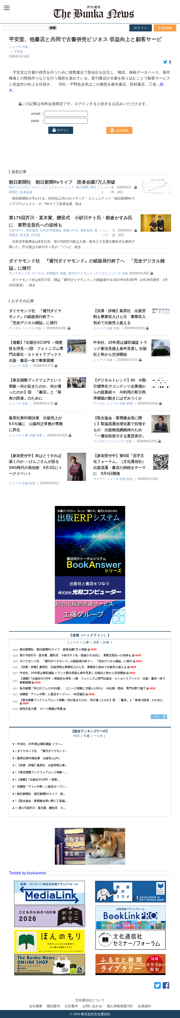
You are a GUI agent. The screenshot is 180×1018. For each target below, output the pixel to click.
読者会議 (26, 192)
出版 (25, 47)
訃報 (106, 642)
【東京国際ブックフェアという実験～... (42, 772)
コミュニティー (52, 187)
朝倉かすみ (71, 230)
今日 (76, 736)
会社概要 (35, 1006)
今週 (86, 736)
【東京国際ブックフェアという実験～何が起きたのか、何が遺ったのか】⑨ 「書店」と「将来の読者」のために (91, 700)
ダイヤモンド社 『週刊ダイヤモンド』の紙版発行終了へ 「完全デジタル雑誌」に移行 (35, 317)
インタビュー (102, 441)
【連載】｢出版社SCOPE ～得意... (38, 779)
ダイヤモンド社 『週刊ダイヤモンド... (42, 751)
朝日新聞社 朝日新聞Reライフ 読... (41, 794)
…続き (77, 204)
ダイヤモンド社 (19, 273)
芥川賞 (35, 235)
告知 (32, 483)
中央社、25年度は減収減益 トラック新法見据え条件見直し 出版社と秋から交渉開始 (120, 348)
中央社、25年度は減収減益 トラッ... (40, 744)
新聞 (130, 403)
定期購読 (52, 273)
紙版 (63, 273)
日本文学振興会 (50, 230)
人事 (25, 435)
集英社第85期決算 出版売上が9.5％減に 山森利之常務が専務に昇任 (36, 424)
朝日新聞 (82, 187)
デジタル (38, 273)
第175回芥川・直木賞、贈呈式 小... (42, 808)
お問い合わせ (92, 1006)
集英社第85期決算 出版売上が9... (39, 758)
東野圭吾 (86, 230)
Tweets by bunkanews (27, 873)
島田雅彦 (32, 230)
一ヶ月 (98, 736)
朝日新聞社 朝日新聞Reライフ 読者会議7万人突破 (62, 182)
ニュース (15, 47)
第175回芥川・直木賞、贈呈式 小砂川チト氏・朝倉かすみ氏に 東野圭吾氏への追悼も (75, 655)
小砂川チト (16, 230)
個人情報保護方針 (120, 1006)
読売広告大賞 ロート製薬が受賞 (41, 708)
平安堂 (18, 51)
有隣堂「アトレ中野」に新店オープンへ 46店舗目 (52, 694)
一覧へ (157, 716)
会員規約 (144, 1006)
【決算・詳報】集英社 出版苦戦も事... (42, 765)
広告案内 (71, 1006)
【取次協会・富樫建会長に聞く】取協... (42, 801)
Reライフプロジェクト (24, 187)
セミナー (99, 479)
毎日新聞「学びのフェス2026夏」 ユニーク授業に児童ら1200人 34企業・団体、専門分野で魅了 (83, 688)
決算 (116, 328)
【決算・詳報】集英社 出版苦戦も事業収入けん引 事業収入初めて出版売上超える (119, 317)
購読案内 (53, 1006)
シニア (69, 187)
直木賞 (24, 235)
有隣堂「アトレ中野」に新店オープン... (42, 786)
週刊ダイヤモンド (80, 273)
